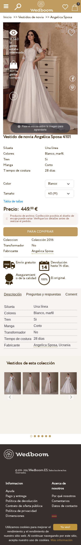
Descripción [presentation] (13, 294)
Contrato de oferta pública (24, 506)
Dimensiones (15, 516)
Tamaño (8, 194)
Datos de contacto (64, 506)
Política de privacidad (21, 511)
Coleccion (10, 240)
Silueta (8, 148)
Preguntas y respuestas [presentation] (43, 294)
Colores (8, 154)
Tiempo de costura (16, 171)
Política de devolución (21, 501)
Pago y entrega (16, 496)
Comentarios (61, 501)
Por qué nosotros (64, 496)
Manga (8, 165)
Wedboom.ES (38, 470)
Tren (6, 159)
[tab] (14, 294)
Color (7, 184)
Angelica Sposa (42, 251)
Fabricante (10, 251)
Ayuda (10, 491)
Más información (61, 540)
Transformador (13, 245)
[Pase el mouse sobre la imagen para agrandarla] (40, 78)
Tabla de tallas (13, 201)
